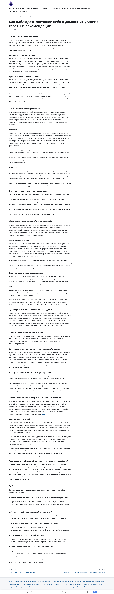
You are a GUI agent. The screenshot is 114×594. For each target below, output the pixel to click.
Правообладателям (15, 584)
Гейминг (30, 587)
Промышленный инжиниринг (80, 8)
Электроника (52, 587)
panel (44, 414)
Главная (11, 17)
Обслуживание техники (91, 587)
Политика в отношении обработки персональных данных (33, 581)
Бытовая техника (64, 587)
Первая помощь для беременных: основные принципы (84, 571)
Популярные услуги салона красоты (22, 571)
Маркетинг (44, 8)
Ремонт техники (32, 8)
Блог (10, 581)
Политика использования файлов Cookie (67, 581)
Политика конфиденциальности (93, 581)
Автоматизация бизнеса (17, 8)
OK (95, 592)
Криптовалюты (41, 587)
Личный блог (20, 17)
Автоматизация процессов (59, 8)
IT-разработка (76, 587)
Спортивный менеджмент (18, 11)
